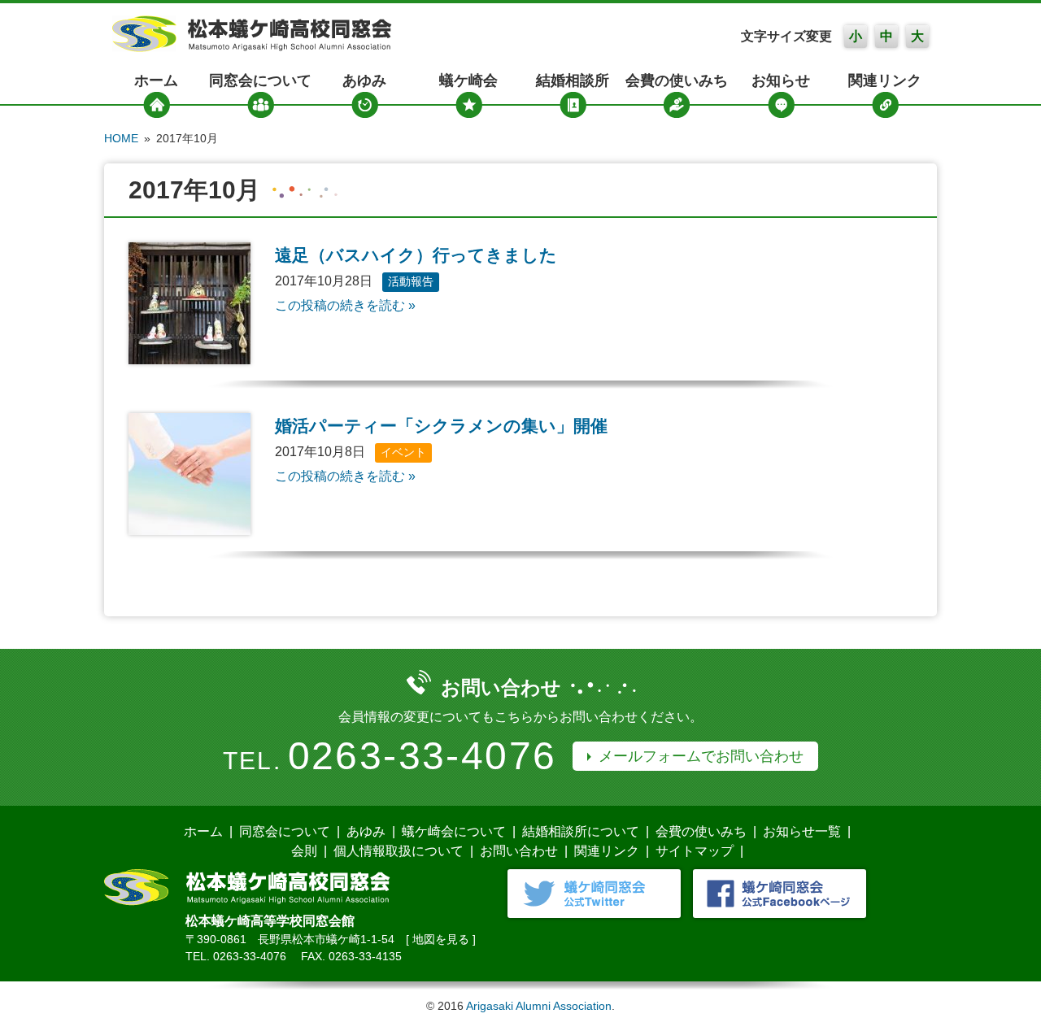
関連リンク (884, 80)
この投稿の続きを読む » (345, 305)
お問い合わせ (519, 851)
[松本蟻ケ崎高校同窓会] (252, 47)
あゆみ (364, 80)
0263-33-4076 (422, 755)
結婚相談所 (572, 80)
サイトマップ (695, 851)
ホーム (156, 80)
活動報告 (410, 281)
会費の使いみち (676, 80)
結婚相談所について (580, 831)
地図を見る (440, 939)
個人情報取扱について (398, 851)
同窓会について (260, 80)
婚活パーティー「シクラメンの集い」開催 (441, 425)
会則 (304, 851)
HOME (121, 138)
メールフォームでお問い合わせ (701, 756)
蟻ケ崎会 (468, 80)
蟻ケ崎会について (454, 831)
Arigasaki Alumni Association (539, 1005)
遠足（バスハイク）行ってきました (416, 255)
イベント (403, 452)
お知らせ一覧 (802, 831)
